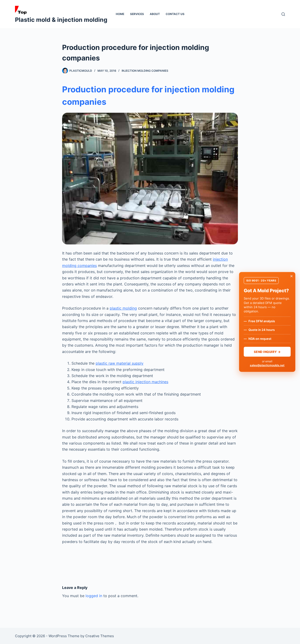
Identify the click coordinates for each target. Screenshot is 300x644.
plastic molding (123, 308)
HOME (120, 14)
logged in (94, 595)
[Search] (283, 14)
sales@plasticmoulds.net (267, 365)
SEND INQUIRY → (267, 351)
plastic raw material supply (119, 363)
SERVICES (137, 14)
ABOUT (155, 14)
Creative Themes (99, 636)
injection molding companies (145, 70)
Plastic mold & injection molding (61, 19)
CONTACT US (175, 14)
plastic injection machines (145, 381)
